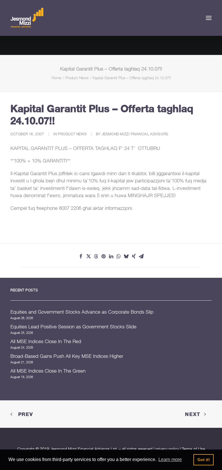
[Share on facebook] (80, 256)
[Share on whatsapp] (118, 256)
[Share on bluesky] (126, 256)
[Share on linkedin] (111, 256)
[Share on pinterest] (103, 256)
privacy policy (167, 448)
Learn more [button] (170, 459)
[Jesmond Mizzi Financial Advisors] (26, 18)
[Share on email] (141, 256)
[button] (208, 18)
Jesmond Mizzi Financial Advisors (135, 134)
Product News (76, 77)
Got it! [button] (203, 459)
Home (56, 77)
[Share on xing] (133, 256)
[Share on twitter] (88, 256)
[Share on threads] (95, 256)
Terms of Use (193, 448)
